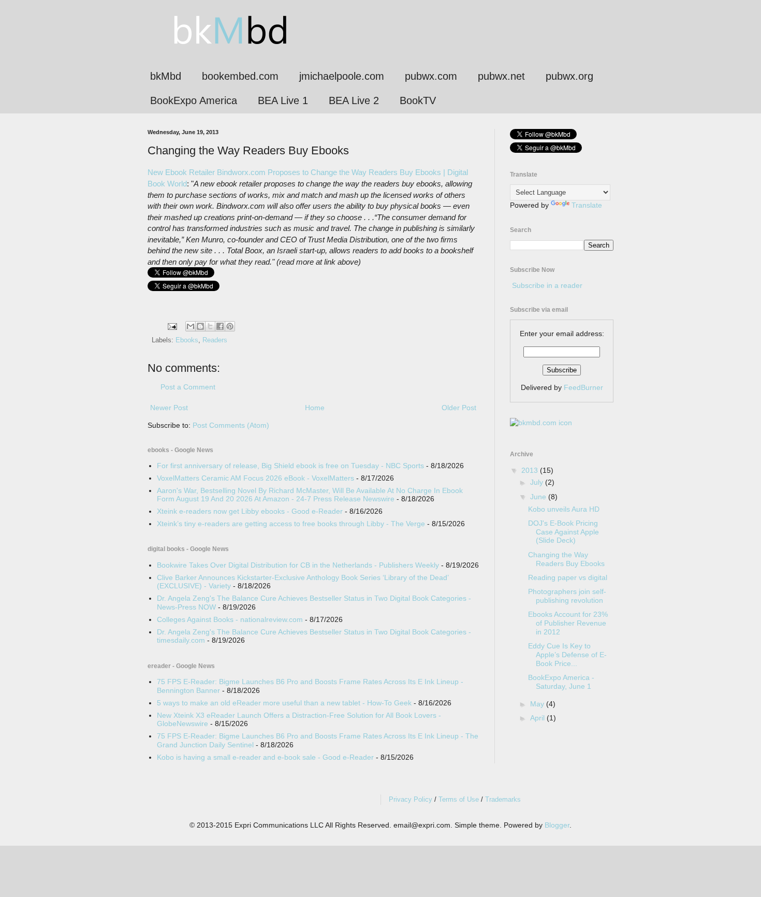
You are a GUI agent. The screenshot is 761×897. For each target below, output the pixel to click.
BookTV (418, 100)
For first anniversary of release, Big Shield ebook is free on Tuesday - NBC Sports (290, 465)
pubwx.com (431, 76)
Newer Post (169, 407)
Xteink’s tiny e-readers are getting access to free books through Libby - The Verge (291, 523)
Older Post (459, 407)
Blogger (557, 825)
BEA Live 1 (283, 100)
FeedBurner (583, 387)
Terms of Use (458, 799)
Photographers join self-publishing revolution (567, 595)
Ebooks (186, 340)
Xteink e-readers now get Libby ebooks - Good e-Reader (250, 511)
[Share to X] (210, 326)
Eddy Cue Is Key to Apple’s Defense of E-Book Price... (567, 655)
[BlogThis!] (200, 326)
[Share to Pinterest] (230, 326)
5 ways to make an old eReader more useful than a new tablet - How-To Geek (284, 703)
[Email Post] (172, 326)
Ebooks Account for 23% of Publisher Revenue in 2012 (568, 623)
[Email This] (190, 326)
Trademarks (503, 799)
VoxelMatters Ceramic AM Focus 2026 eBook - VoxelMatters (255, 478)
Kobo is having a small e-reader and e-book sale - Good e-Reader (265, 757)
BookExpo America (193, 100)
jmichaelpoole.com (341, 76)
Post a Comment (187, 387)
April (538, 718)
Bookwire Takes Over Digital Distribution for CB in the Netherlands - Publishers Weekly (298, 565)
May (538, 704)
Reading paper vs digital (567, 577)
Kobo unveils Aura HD (563, 509)
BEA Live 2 (354, 100)
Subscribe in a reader (547, 285)
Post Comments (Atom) (231, 425)
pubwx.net (501, 76)
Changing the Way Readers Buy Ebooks (566, 559)
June (539, 497)
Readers (214, 340)
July (537, 482)
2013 (530, 470)
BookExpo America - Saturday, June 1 (561, 681)
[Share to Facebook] (220, 326)
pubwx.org (569, 76)
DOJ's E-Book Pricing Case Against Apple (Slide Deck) (563, 532)
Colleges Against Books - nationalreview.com (230, 619)
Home (315, 407)
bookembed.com (240, 76)
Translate (587, 205)
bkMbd (165, 76)
